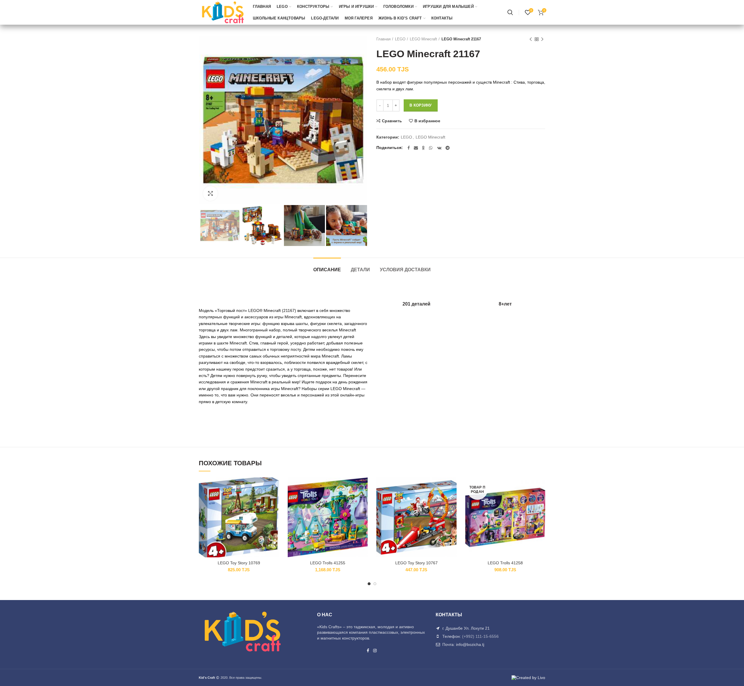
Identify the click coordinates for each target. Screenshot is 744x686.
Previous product (531, 39)
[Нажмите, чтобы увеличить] (210, 193)
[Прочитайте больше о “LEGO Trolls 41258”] (541, 500)
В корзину (420, 105)
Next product (542, 39)
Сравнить (392, 121)
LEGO (400, 39)
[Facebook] (408, 148)
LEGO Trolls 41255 (327, 563)
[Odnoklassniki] (423, 148)
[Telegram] (447, 148)
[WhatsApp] (431, 148)
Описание (327, 269)
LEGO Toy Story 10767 (416, 563)
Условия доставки (405, 269)
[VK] (439, 148)
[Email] (416, 148)
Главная (383, 39)
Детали (360, 269)
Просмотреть (274, 513)
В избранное (427, 121)
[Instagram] (375, 650)
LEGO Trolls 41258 (505, 563)
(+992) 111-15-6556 (480, 636)
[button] (274, 500)
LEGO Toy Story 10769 (239, 563)
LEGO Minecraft (423, 39)
